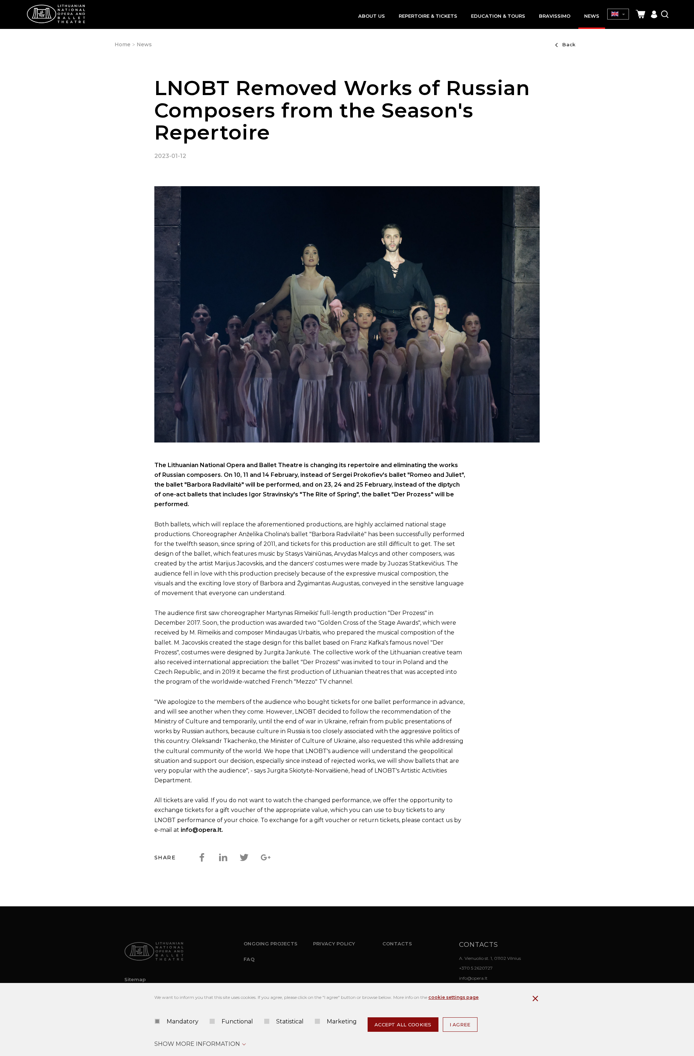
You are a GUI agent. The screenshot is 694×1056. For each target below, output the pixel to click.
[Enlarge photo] (347, 315)
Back (569, 44)
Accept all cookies (403, 1024)
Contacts (397, 943)
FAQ (249, 959)
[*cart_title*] (640, 14)
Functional (237, 1021)
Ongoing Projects (270, 943)
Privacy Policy (334, 943)
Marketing (342, 1021)
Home (122, 44)
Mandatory (182, 1021)
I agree (460, 1024)
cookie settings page (453, 997)
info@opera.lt (473, 978)
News (144, 44)
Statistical (290, 1021)
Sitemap (135, 979)
